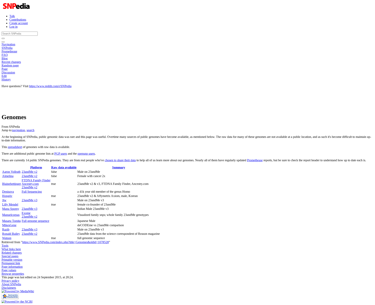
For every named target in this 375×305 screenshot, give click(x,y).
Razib (5, 229)
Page (5, 69)
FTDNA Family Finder (36, 180)
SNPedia (7, 48)
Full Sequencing (32, 191)
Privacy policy (10, 280)
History (6, 79)
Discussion (8, 72)
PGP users (60, 153)
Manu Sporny (10, 208)
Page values (9, 270)
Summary (118, 167)
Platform (36, 167)
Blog (5, 58)
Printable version (12, 259)
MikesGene (9, 225)
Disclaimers (9, 287)
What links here (11, 249)
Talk (12, 16)
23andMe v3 (29, 200)
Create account (18, 23)
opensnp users (86, 153)
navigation (18, 130)
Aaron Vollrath (11, 171)
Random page (10, 65)
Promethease (9, 51)
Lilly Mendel (10, 204)
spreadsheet (15, 147)
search (30, 130)
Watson (6, 238)
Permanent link (11, 263)
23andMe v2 (29, 171)
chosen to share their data (120, 160)
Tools (5, 245)
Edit (4, 76)
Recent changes (11, 62)
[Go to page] (3, 38)
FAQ (5, 55)
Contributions (17, 19)
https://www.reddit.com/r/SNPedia (50, 86)
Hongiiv (7, 196)
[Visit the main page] (17, 9)
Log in (13, 26)
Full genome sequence (35, 221)
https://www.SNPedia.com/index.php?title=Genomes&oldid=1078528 (65, 242)
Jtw (4, 200)
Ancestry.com (30, 183)
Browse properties (13, 273)
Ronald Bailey (11, 233)
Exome (26, 213)
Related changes (12, 252)
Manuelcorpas (11, 214)
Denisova (8, 191)
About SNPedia (11, 284)
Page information (12, 266)
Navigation (8, 44)
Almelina (7, 176)
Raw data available (64, 167)
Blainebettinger (11, 183)
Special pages (10, 256)
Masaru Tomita (11, 221)
